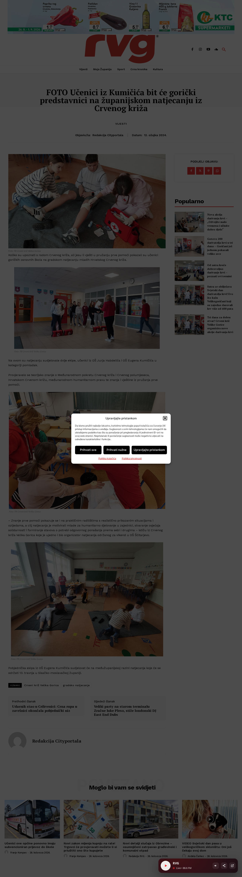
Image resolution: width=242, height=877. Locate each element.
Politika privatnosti (132, 458)
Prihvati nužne (116, 450)
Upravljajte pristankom (149, 450)
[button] (165, 418)
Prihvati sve (88, 450)
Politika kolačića (107, 458)
